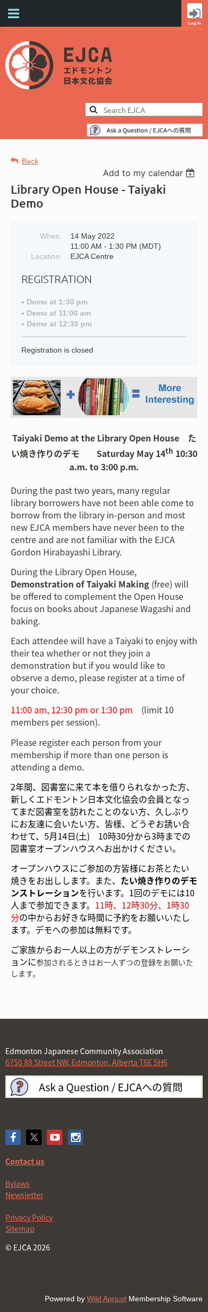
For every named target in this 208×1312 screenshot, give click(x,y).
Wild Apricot (106, 1298)
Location (45, 256)
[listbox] (150, 172)
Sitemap (20, 1228)
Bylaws (17, 1183)
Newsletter (24, 1194)
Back (30, 161)
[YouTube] (54, 1137)
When (50, 236)
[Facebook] (13, 1137)
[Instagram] (75, 1137)
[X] (34, 1137)
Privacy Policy (29, 1217)
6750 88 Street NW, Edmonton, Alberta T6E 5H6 (86, 1062)
